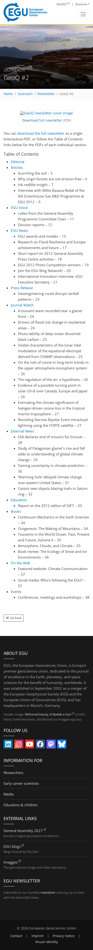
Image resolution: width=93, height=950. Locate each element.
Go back (16, 618)
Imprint (37, 936)
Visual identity (46, 942)
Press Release (22, 287)
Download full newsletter (42, 120)
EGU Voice (19, 207)
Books (16, 511)
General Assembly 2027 (23, 830)
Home (8, 94)
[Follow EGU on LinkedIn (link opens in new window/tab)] (8, 745)
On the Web (20, 562)
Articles (17, 167)
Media (9, 794)
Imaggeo (11, 862)
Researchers (13, 772)
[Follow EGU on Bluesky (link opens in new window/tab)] (61, 745)
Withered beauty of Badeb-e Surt (48, 714)
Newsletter (46, 94)
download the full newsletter (40, 133)
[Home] (25, 12)
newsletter (48, 892)
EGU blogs (12, 846)
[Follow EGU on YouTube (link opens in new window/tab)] (29, 745)
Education (19, 499)
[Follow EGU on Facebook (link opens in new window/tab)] (40, 745)
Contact (16, 936)
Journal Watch (22, 305)
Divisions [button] (81, 4)
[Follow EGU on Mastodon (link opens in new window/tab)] (51, 745)
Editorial (17, 161)
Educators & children (21, 804)
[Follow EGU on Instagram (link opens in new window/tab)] (18, 745)
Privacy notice (64, 936)
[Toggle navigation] (83, 14)
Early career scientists (21, 783)
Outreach (25, 94)
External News (22, 431)
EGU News (19, 230)
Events (16, 591)
